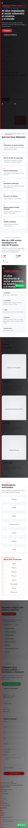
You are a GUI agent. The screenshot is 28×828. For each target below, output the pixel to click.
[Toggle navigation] (24, 3)
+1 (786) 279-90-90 (7, 8)
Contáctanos (7, 30)
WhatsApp (15, 8)
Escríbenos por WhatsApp (10, 34)
